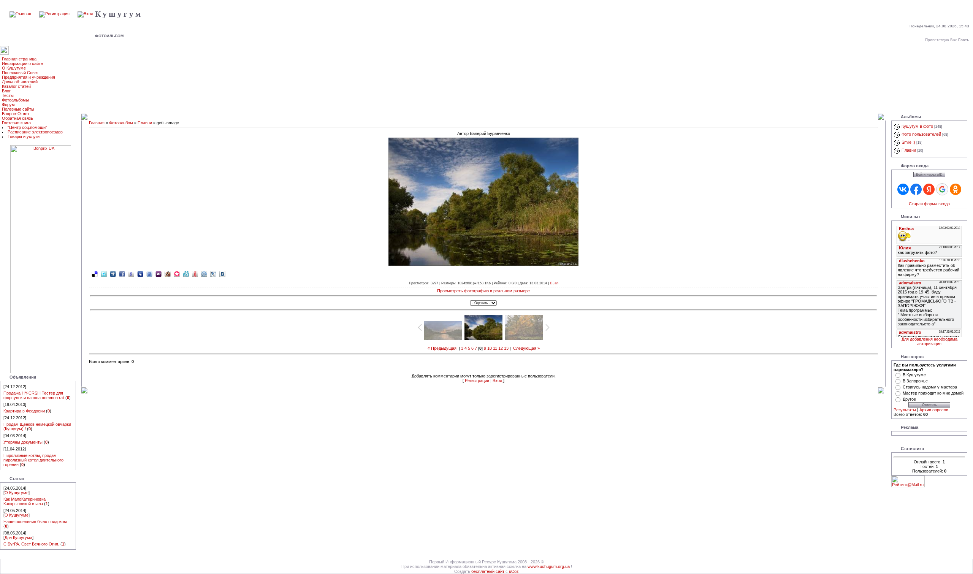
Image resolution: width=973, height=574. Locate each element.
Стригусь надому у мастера (930, 387)
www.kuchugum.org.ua (549, 566)
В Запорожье (915, 381)
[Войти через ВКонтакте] (903, 189)
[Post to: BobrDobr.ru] (167, 273)
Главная (97, 123)
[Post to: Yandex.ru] (195, 273)
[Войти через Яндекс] (929, 189)
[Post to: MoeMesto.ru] (185, 273)
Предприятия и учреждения (28, 77)
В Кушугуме (914, 375)
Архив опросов (933, 410)
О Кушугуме (14, 68)
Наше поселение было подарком (35, 521)
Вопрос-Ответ (15, 113)
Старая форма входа (929, 203)
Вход (497, 380)
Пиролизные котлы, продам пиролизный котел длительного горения (33, 460)
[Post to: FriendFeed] (149, 273)
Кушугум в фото (917, 126)
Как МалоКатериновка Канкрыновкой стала (24, 501)
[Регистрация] (54, 13)
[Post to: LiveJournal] (213, 273)
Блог (6, 91)
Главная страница (19, 59)
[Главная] (20, 13)
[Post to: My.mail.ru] (204, 273)
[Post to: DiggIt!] (112, 273)
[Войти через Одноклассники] (955, 189)
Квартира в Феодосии (24, 411)
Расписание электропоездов (35, 132)
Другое (909, 399)
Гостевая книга (16, 123)
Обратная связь (17, 118)
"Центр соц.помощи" (27, 127)
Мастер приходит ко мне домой (933, 393)
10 (489, 348)
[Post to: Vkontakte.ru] (222, 273)
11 (495, 348)
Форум (8, 104)
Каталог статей (16, 86)
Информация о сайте (22, 63)
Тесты (8, 95)
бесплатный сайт (487, 571)
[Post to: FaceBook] (122, 273)
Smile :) (908, 142)
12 (500, 348)
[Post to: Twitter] (103, 273)
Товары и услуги (24, 136)
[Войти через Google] (942, 189)
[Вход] (85, 13)
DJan (554, 283)
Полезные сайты (18, 109)
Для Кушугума (18, 537)
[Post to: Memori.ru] (176, 273)
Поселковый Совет (20, 72)
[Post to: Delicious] (94, 273)
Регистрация (477, 380)
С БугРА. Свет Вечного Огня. (31, 544)
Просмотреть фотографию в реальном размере (483, 291)
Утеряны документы (23, 442)
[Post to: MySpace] (140, 273)
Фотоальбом (121, 123)
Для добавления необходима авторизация (929, 341)
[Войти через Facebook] (916, 189)
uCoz (514, 571)
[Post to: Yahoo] (158, 273)
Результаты (905, 410)
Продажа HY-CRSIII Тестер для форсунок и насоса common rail (33, 395)
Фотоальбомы (15, 100)
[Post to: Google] (131, 273)
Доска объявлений (20, 81)
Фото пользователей (921, 134)
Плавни (145, 123)
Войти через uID (929, 174)
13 (506, 348)
